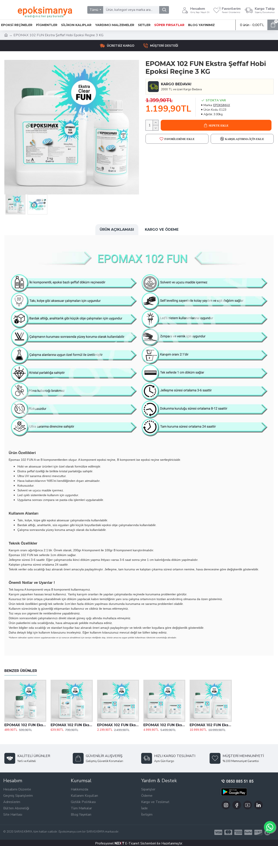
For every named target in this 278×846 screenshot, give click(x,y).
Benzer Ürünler (20, 671)
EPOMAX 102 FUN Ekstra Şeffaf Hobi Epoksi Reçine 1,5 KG (72, 725)
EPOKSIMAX (221, 105)
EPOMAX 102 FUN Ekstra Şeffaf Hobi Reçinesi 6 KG (118, 725)
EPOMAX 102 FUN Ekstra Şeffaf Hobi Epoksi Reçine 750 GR (25, 725)
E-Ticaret (131, 843)
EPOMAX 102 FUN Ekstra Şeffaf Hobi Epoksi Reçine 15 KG (164, 725)
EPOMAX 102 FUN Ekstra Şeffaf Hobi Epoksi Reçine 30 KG (211, 725)
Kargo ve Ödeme (162, 229)
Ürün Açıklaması (117, 229)
